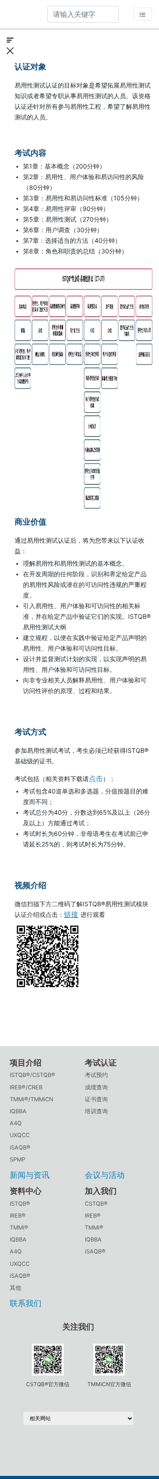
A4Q (16, 1123)
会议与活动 (105, 1175)
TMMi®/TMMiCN (31, 1099)
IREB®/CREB (26, 1087)
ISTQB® (20, 1203)
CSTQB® (96, 1203)
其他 (15, 1287)
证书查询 (96, 1099)
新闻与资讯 (29, 1175)
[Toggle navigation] (142, 14)
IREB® (18, 1215)
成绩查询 (96, 1087)
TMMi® (19, 1227)
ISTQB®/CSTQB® (32, 1075)
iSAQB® (20, 1147)
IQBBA (18, 1111)
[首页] (20, 13)
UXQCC (20, 1135)
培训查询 (96, 1111)
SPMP (17, 1159)
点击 (96, 778)
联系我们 (26, 1303)
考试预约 (96, 1075)
